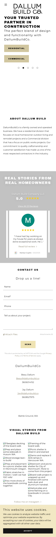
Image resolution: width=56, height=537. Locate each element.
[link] (28, 5)
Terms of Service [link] (29, 356)
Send (28, 344)
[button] (18, 68)
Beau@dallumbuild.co (27, 378)
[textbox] (28, 287)
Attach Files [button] (11, 334)
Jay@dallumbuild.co (28, 393)
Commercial (16, 59)
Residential (16, 48)
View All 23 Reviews (28, 206)
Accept (28, 531)
